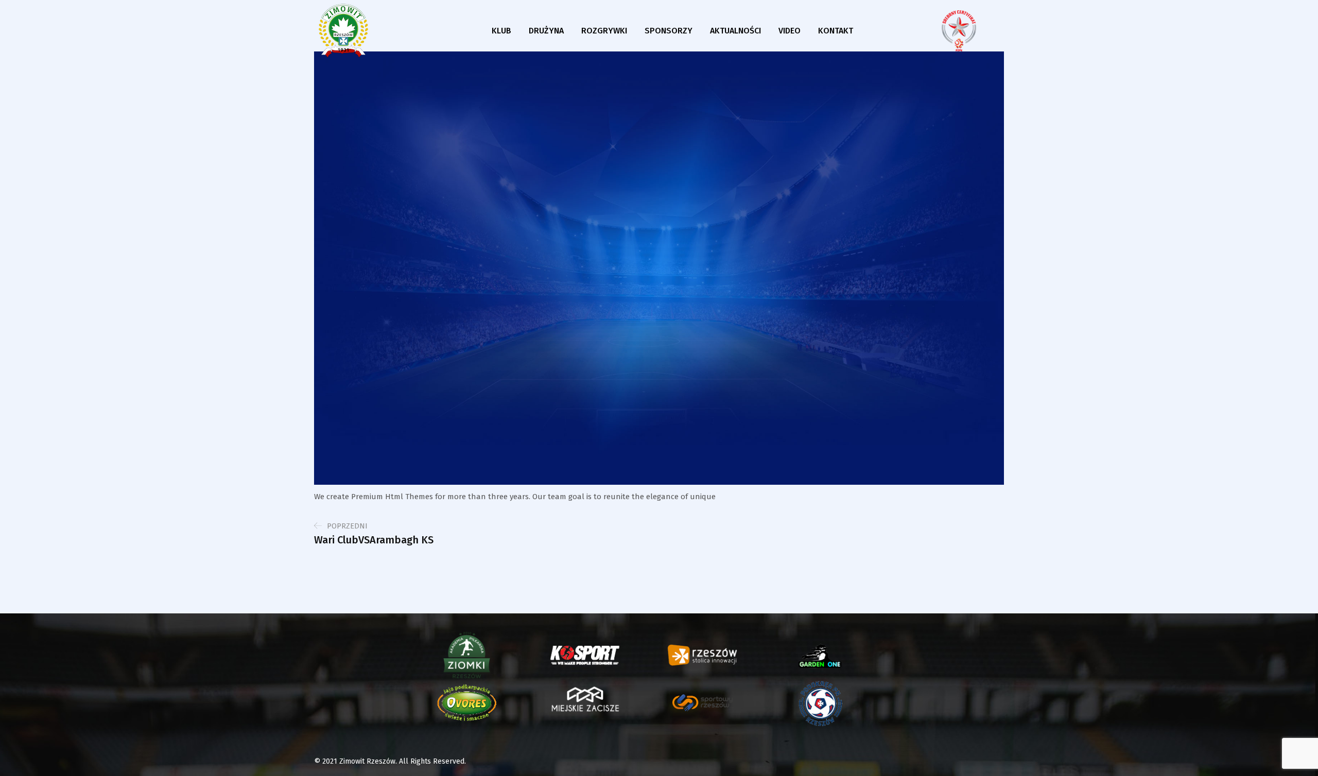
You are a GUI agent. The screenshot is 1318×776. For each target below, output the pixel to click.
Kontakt (835, 31)
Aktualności (735, 31)
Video (789, 31)
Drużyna (546, 31)
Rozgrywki (604, 31)
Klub (501, 31)
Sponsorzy (668, 31)
